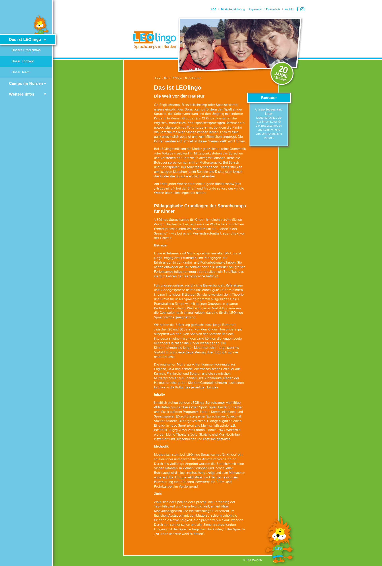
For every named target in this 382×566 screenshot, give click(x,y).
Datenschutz (273, 9)
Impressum (255, 9)
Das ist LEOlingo (173, 78)
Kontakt (289, 9)
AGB (213, 9)
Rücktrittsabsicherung (233, 9)
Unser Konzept (193, 78)
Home (157, 78)
